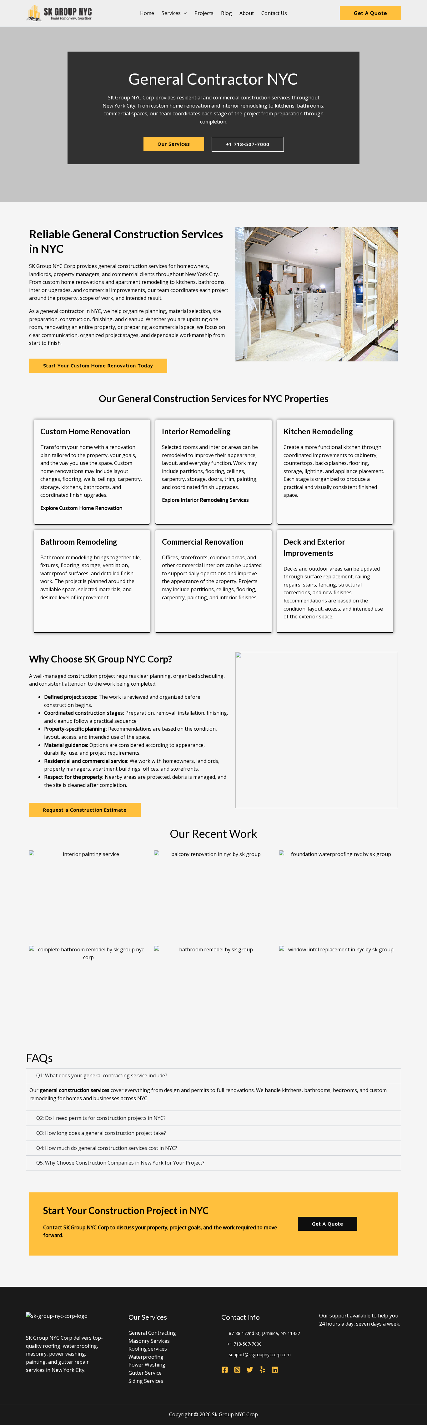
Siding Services (145, 1380)
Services (171, 13)
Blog (226, 13)
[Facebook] (224, 1369)
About (246, 13)
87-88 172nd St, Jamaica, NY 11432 (264, 1333)
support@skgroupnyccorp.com (260, 1354)
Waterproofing (145, 1356)
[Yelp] (262, 1369)
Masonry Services (149, 1340)
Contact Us (274, 13)
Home (147, 13)
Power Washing (146, 1364)
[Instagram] (237, 1369)
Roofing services (147, 1348)
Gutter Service (145, 1372)
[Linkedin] (274, 1369)
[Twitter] (249, 1369)
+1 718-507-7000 (244, 1344)
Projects (204, 13)
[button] (184, 13)
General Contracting (152, 1332)
